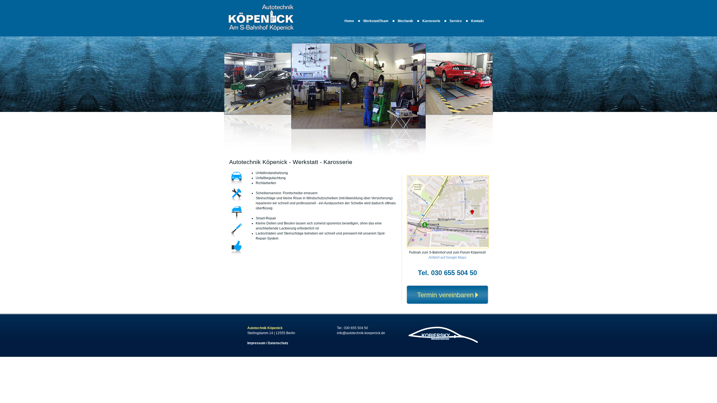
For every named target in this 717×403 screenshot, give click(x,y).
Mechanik (405, 21)
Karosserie (431, 21)
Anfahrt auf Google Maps (447, 257)
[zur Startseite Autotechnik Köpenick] (261, 30)
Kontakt (477, 21)
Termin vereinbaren (445, 295)
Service (456, 21)
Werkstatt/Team (375, 21)
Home (349, 21)
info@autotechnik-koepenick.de (361, 333)
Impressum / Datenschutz (267, 343)
